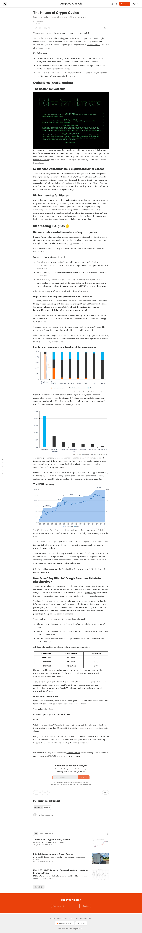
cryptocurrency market (45, 240)
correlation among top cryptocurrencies (66, 243)
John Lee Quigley (38, 21)
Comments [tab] (38, 808)
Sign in (135, 4)
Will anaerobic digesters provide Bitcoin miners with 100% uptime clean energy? (59, 858)
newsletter (40, 756)
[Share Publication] (116, 4)
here (84, 248)
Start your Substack (65, 923)
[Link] (30, 82)
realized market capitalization (83, 530)
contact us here (73, 752)
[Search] (112, 4)
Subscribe (125, 4)
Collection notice (86, 918)
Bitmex (36, 200)
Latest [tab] (41, 834)
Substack (61, 929)
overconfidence (39, 467)
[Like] (34, 847)
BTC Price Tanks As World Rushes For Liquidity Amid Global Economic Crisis (60, 876)
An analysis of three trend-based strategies (48, 842)
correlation (58, 262)
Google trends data (68, 586)
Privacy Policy (87, 784)
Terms (77, 918)
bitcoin (62, 153)
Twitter (76, 756)
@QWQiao (91, 592)
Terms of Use (81, 782)
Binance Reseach (93, 44)
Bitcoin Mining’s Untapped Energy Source (53, 854)
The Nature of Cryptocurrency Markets (51, 839)
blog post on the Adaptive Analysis (68, 33)
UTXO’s (68, 283)
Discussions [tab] (49, 834)
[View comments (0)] (42, 28)
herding (50, 467)
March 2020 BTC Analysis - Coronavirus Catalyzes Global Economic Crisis (60, 871)
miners (44, 189)
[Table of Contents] (2, 466)
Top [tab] (35, 834)
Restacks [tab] (47, 808)
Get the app (81, 923)
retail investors (100, 461)
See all (37, 887)
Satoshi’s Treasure (41, 159)
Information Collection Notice (70, 784)
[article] (71, 843)
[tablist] (42, 807)
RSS (48, 756)
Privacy (71, 918)
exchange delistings (65, 189)
